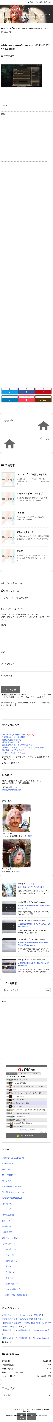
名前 (3, 652)
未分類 (6, 1226)
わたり (7, 1334)
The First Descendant (13, 1192)
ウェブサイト (7, 675)
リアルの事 (8, 1215)
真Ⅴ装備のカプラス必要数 (13, 750)
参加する (43, 1132)
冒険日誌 (11, 1260)
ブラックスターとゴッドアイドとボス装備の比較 (23, 747)
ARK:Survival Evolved (13, 1158)
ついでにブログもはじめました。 (33, 474)
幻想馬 (10, 1272)
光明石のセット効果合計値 (13, 737)
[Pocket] (26, 400)
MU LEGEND (9, 1175)
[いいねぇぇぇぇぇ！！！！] (4, 105)
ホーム (6, 28)
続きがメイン (10, 1238)
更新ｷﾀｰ (20, 551)
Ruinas (20, 512)
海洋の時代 (12, 1283)
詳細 (30, 836)
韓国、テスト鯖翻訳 (16, 1295)
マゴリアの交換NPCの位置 (13, 752)
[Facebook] (26, 392)
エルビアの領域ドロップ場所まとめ (17, 745)
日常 (6, 1221)
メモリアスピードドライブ (30, 493)
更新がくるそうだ (25, 531)
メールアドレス (8, 664)
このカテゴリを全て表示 (26, 1130)
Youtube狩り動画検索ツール (14, 734)
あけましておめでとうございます (31, 887)
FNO (6, 1169)
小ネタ (10, 1266)
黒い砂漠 (8, 1243)
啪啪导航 (37, 1319)
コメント (5, 625)
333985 (37, 1315)
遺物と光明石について (11, 740)
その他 (7, 1203)
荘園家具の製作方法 (10, 742)
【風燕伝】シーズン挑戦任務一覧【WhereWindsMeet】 (26, 1330)
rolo (6, 1181)
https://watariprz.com (11, 790)
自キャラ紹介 (12, 1289)
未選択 (7, 1232)
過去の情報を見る (11, 763)
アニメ (6, 1209)
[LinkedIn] (9, 400)
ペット (10, 1255)
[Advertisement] (26, 135)
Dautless (7, 1163)
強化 (9, 1278)
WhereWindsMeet (12, 1198)
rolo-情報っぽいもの (12, 1186)
